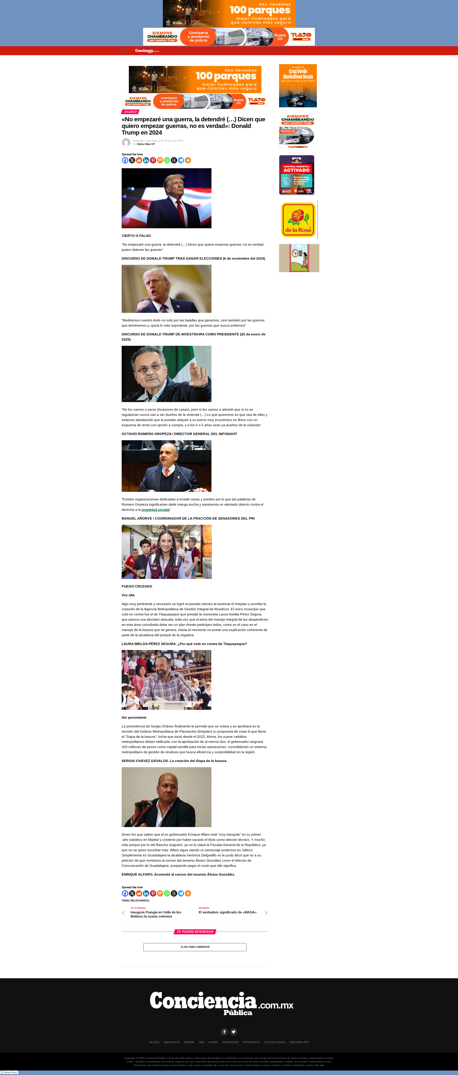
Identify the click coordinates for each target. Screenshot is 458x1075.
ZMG (227, 50)
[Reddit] (139, 160)
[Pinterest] (153, 160)
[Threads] (174, 160)
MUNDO (239, 50)
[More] (188, 160)
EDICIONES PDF (299, 1042)
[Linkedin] (146, 160)
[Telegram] (181, 160)
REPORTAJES (257, 50)
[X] (132, 160)
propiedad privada (156, 510)
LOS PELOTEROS (274, 1042)
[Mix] (160, 160)
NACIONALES (195, 50)
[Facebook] (125, 160)
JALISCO (177, 50)
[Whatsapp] (167, 160)
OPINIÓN (213, 50)
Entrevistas (279, 50)
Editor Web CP (146, 144)
